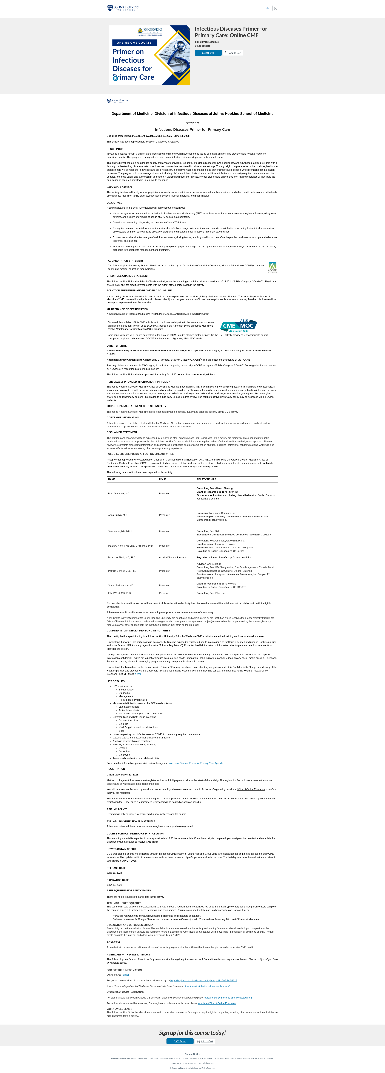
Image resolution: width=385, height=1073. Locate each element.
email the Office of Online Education (217, 1003)
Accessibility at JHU (206, 1063)
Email (126, 975)
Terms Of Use (176, 1063)
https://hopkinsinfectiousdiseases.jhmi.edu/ (206, 986)
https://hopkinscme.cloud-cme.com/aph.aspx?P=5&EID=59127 (203, 980)
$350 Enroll (208, 52)
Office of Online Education (251, 789)
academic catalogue (265, 1058)
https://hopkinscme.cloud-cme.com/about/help (228, 997)
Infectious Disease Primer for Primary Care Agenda (196, 763)
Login (266, 8)
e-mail (138, 674)
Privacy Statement (190, 1063)
